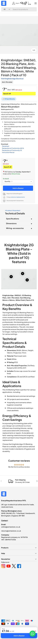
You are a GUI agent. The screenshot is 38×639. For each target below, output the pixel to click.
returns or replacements (18, 197)
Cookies (20, 632)
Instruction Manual (8, 152)
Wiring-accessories (15, 228)
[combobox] (19, 9)
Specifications (12, 218)
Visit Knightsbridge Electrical (12, 79)
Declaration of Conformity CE (12, 150)
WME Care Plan (5, 632)
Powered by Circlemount (16, 629)
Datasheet (5, 146)
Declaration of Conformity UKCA (13, 148)
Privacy (14, 632)
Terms (26, 632)
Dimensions (11, 223)
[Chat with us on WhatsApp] (32, 634)
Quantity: (8, 181)
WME (7, 629)
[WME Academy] (22, 3)
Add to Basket (18, 188)
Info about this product (12, 210)
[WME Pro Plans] (25, 3)
